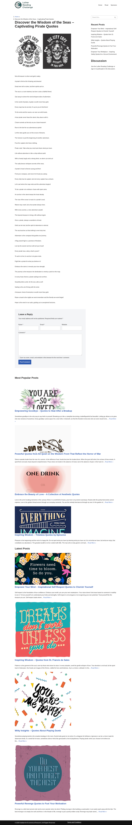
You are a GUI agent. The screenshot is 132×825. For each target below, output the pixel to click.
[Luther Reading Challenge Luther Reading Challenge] (24, 5)
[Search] (115, 17)
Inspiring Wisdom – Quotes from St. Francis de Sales (42, 660)
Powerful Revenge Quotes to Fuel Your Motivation (40, 803)
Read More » (109, 462)
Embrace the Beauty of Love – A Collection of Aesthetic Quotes (47, 494)
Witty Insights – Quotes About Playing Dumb (38, 730)
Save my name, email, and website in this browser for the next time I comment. (44, 357)
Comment (22, 332)
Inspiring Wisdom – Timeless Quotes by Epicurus (40, 535)
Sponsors (114, 5)
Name (20, 324)
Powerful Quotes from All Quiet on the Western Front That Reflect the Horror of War (58, 454)
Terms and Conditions (74, 822)
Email (42, 324)
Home (100, 5)
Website (64, 324)
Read (106, 5)
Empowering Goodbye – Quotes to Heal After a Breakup (43, 411)
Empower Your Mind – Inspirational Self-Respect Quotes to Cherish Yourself (54, 587)
